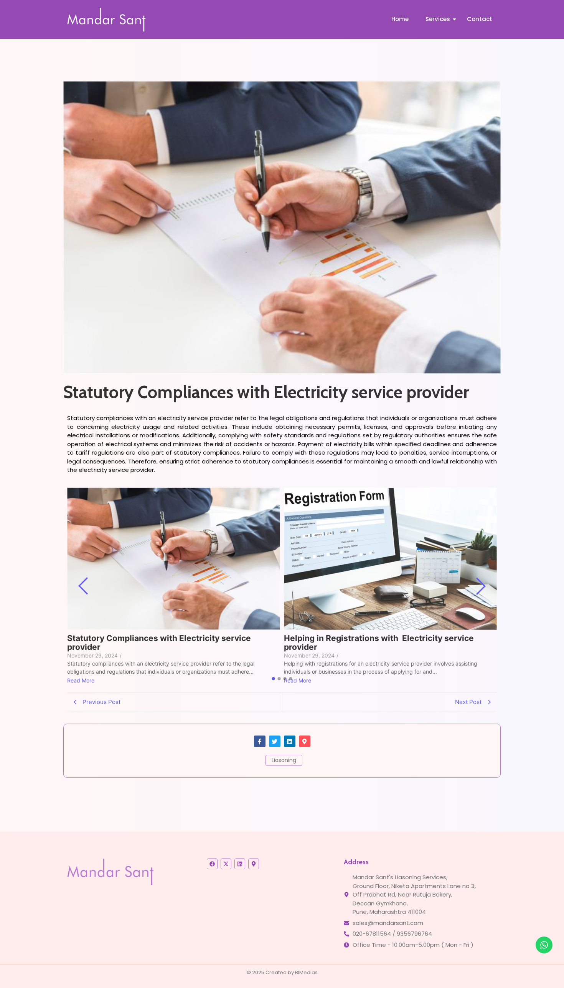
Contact (479, 19)
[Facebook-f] (260, 741)
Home (400, 19)
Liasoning (284, 760)
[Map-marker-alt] (304, 741)
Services (437, 19)
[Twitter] (274, 741)
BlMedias (306, 972)
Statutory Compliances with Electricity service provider (159, 642)
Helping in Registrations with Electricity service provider (379, 642)
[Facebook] (212, 863)
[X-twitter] (226, 863)
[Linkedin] (289, 741)
